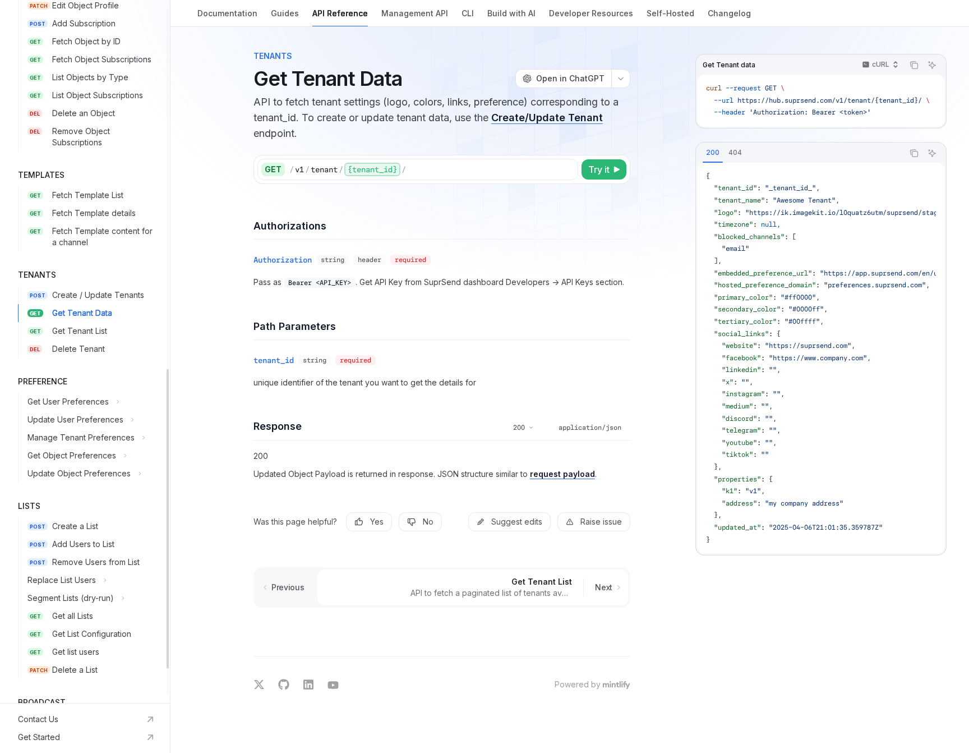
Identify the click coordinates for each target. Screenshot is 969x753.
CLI (468, 13)
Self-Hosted (670, 13)
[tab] (713, 152)
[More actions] (620, 78)
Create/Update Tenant (547, 117)
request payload (562, 474)
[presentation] (85, 351)
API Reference (340, 13)
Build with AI (511, 13)
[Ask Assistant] (932, 65)
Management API (414, 13)
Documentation (227, 13)
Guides (285, 13)
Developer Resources (591, 13)
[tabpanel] (821, 358)
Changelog (729, 13)
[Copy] (567, 169)
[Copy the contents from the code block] (914, 65)
